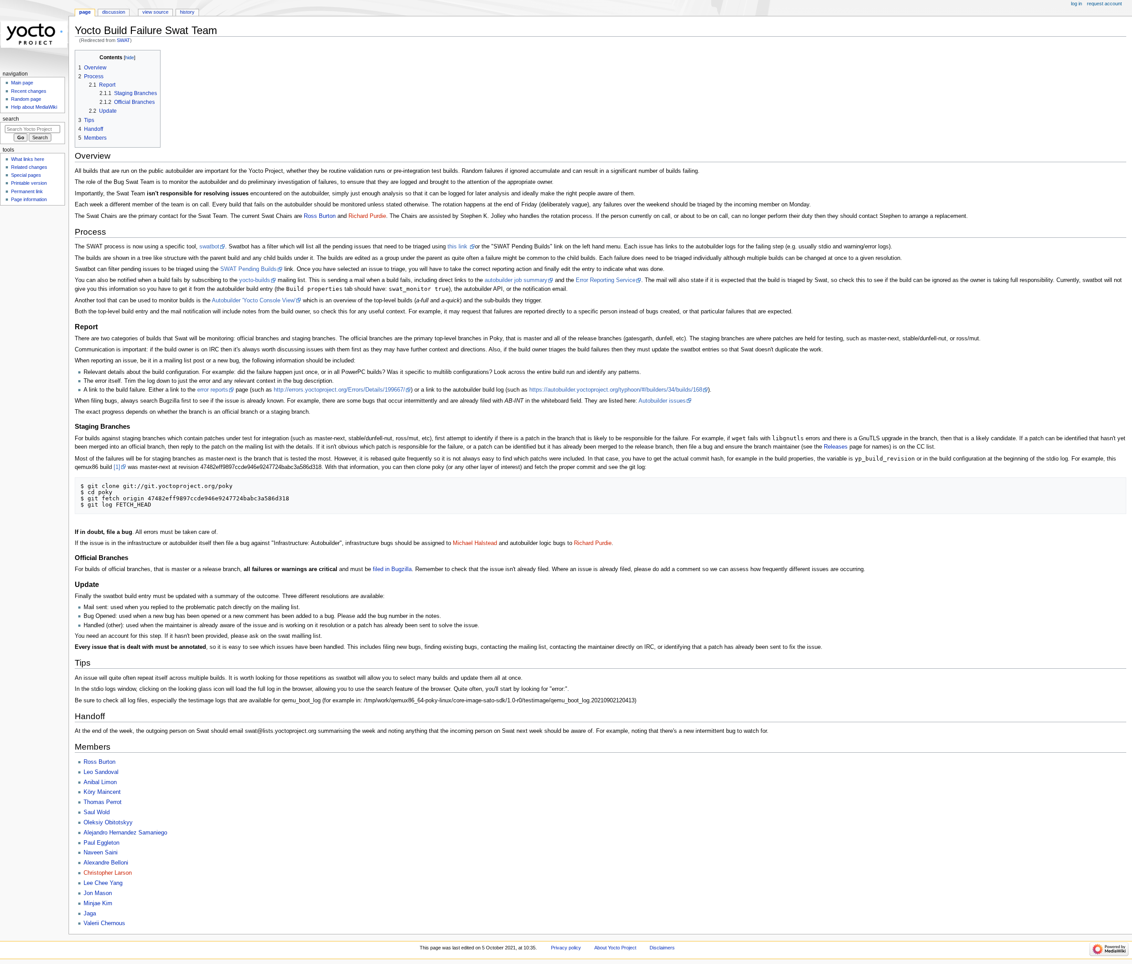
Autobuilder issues (662, 401)
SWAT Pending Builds (248, 269)
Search (11, 119)
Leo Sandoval (101, 772)
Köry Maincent (102, 792)
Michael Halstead (475, 543)
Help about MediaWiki (34, 107)
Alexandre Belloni (106, 863)
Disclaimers (662, 947)
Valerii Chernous (104, 923)
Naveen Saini (101, 853)
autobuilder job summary (516, 280)
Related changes (29, 167)
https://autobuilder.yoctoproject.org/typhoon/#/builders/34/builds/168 (615, 390)
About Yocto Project (615, 947)
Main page (22, 82)
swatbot (209, 247)
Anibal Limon (100, 782)
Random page (26, 99)
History (187, 12)
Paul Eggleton (101, 843)
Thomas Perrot (103, 802)
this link (458, 247)
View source (155, 12)
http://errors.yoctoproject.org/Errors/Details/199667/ (339, 390)
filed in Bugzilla (392, 569)
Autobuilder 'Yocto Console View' (253, 300)
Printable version (29, 183)
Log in (1076, 3)
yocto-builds (254, 280)
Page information (29, 199)
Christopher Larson (108, 873)
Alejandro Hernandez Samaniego (125, 833)
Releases (836, 447)
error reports (212, 390)
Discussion (113, 12)
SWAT (123, 40)
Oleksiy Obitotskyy (108, 822)
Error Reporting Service (605, 280)
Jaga (90, 914)
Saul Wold (97, 812)
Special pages (26, 175)
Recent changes (28, 91)
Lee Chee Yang (103, 883)
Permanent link (27, 191)
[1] (117, 467)
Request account (1104, 3)
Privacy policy (566, 947)
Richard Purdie (367, 216)
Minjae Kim (98, 903)
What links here (27, 159)
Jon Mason (98, 893)
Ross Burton (320, 216)
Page (85, 12)
